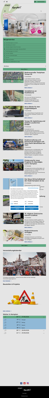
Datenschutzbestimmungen (33, 187)
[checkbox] (11, 201)
